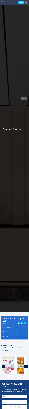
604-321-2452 (8, 334)
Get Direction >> (16, 327)
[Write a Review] (19, 323)
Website (6, 336)
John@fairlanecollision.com (11, 331)
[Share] (22, 323)
